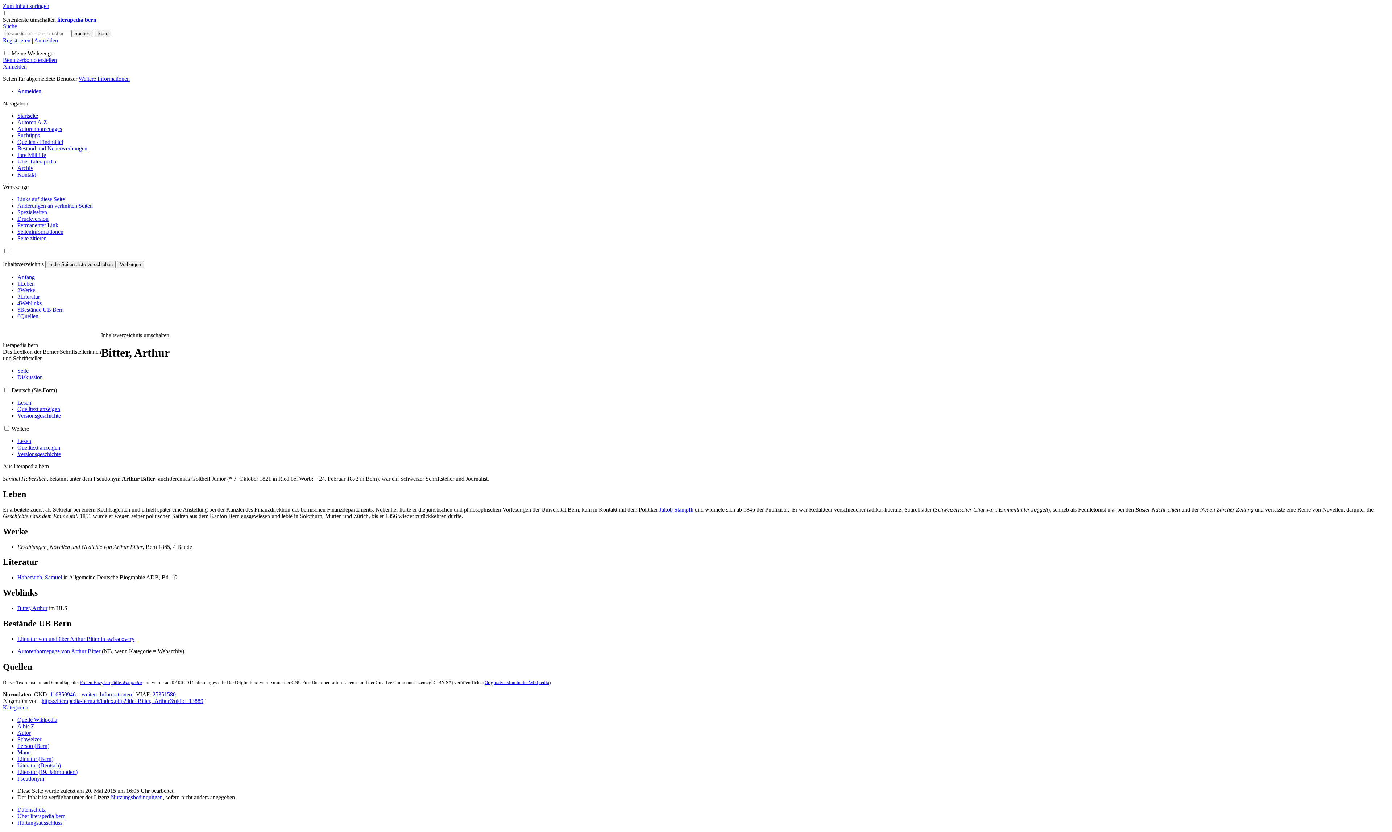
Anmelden (46, 40)
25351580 (164, 694)
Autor (24, 733)
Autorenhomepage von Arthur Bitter (58, 651)
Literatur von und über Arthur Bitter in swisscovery (75, 639)
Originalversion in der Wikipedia (517, 682)
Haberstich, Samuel (39, 577)
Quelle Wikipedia (37, 720)
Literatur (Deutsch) (39, 765)
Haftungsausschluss (39, 823)
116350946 (63, 694)
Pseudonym (30, 778)
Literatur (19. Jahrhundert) (47, 772)
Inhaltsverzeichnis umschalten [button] (135, 335)
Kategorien (15, 707)
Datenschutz (31, 810)
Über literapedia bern (41, 816)
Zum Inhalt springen (26, 6)
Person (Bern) (33, 746)
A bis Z (25, 726)
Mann (24, 752)
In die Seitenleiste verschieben (80, 264)
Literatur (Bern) (35, 759)
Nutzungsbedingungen (137, 797)
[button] (30, 20)
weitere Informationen (107, 694)
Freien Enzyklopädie (111, 682)
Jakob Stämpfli (676, 509)
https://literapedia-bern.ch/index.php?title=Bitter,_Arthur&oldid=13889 (122, 701)
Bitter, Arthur (32, 608)
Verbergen (130, 264)
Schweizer (29, 739)
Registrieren (16, 40)
